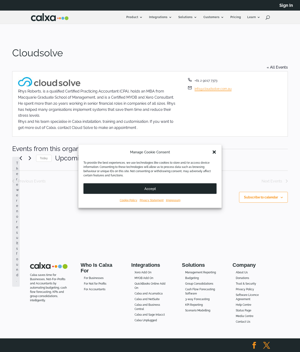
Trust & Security (246, 283)
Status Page (243, 310)
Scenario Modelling (197, 310)
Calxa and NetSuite (147, 299)
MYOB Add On (144, 278)
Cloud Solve (82, 127)
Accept (150, 188)
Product (132, 17)
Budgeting (192, 278)
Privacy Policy (245, 289)
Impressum (173, 200)
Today (44, 158)
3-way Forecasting (197, 299)
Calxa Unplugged (146, 320)
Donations (242, 278)
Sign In (286, 5)
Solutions (185, 17)
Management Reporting (200, 272)
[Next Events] (30, 158)
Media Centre (244, 316)
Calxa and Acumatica (149, 293)
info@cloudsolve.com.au (213, 89)
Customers (211, 17)
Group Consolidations (199, 283)
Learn (251, 17)
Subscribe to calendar (261, 197)
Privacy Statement (152, 200)
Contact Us (243, 321)
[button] (214, 152)
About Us (242, 272)
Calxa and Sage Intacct (150, 314)
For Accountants (94, 289)
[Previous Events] (20, 158)
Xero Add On (143, 272)
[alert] (16, 222)
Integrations (158, 17)
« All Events (277, 67)
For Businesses (94, 278)
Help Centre (243, 304)
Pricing (235, 17)
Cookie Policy (128, 200)
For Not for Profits (95, 283)
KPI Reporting (194, 304)
